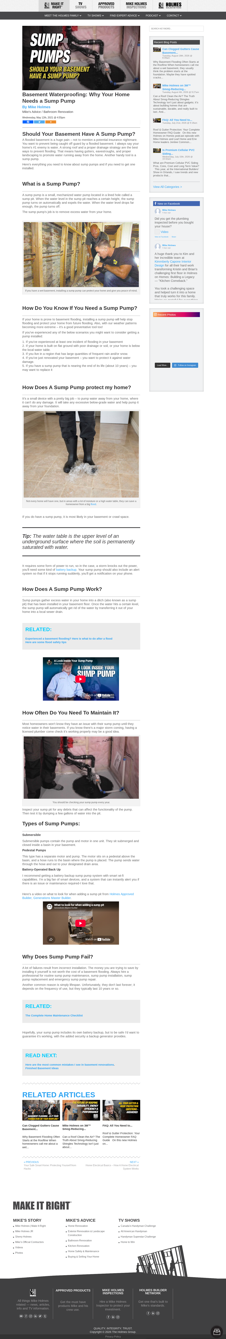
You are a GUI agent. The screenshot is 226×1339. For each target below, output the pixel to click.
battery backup (66, 569)
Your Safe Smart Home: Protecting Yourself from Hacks (50, 1165)
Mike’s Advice (31, 111)
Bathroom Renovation (58, 111)
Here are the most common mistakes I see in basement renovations (69, 1064)
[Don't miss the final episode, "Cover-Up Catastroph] (188, 326)
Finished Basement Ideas (42, 1068)
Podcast (152, 15)
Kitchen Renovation (78, 1246)
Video (164, 232)
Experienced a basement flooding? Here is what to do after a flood (68, 638)
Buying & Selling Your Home (83, 1256)
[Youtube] (21, 1316)
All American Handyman (134, 1231)
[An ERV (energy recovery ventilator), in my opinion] (164, 326)
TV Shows (94, 15)
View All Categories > (167, 186)
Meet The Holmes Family (62, 15)
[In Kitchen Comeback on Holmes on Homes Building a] (164, 353)
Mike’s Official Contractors (29, 1242)
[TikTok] (45, 1316)
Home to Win (128, 1242)
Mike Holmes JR (24, 1231)
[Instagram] (31, 1316)
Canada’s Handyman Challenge (138, 1226)
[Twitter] (39, 121)
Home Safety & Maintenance (83, 1251)
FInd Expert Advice (123, 15)
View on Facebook (162, 237)
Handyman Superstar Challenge (138, 1236)
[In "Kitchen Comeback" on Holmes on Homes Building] (188, 353)
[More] (50, 121)
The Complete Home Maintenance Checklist (54, 1015)
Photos (19, 1253)
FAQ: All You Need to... (177, 119)
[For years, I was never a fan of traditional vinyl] (188, 340)
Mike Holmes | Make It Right (30, 1226)
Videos (19, 1247)
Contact (173, 15)
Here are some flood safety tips (45, 642)
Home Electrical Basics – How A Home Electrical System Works (112, 1165)
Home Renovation (78, 1226)
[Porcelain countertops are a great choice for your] (164, 340)
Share (174, 237)
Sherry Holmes (23, 1236)
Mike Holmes (169, 210)
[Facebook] (28, 121)
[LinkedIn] (35, 1316)
